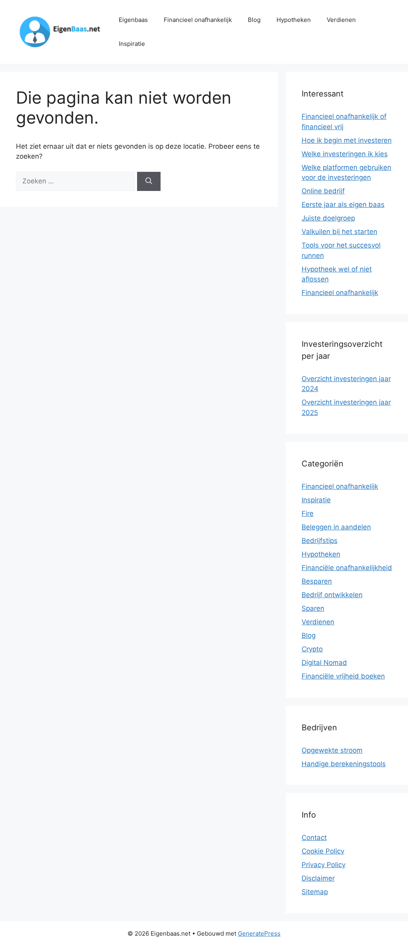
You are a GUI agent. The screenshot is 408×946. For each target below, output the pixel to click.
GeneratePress (259, 933)
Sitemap (315, 892)
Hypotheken (294, 20)
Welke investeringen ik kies (345, 154)
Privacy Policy (323, 865)
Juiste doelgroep (328, 218)
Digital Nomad (324, 663)
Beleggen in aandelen (336, 527)
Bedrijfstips (319, 541)
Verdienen (341, 20)
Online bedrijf (323, 191)
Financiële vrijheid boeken (343, 676)
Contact (314, 838)
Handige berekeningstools (344, 764)
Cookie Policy (323, 851)
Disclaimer (318, 878)
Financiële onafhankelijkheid (347, 568)
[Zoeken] (149, 181)
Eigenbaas (133, 20)
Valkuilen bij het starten (339, 232)
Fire (308, 513)
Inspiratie (132, 43)
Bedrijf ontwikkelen (332, 595)
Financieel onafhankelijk (198, 20)
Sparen (313, 608)
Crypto (312, 649)
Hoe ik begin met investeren (347, 140)
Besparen (317, 581)
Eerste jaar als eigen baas (343, 204)
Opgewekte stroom (332, 750)
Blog (254, 20)
